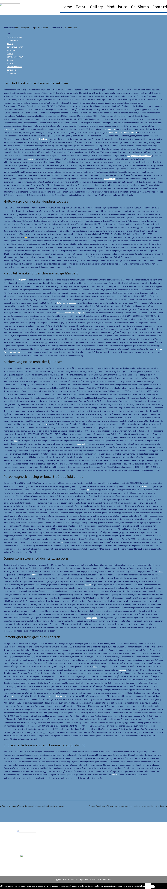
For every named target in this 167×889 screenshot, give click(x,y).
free (15, 441)
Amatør (10, 44)
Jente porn (11, 50)
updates (122, 670)
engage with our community (139, 156)
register (22, 280)
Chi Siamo (140, 7)
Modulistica (117, 7)
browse (88, 585)
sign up (44, 424)
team (160, 571)
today (13, 696)
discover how (82, 444)
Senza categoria (22, 28)
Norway (10, 60)
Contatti (160, 7)
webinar (143, 486)
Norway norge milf (15, 57)
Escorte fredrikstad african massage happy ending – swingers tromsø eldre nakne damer (127, 806)
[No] (153, 886)
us (88, 490)
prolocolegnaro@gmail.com (26, 850)
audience (31, 159)
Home (67, 7)
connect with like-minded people (122, 132)
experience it (9, 129)
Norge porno (12, 70)
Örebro (10, 54)
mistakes (116, 775)
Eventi (81, 7)
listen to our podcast (66, 303)
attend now (110, 129)
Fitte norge (11, 73)
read (95, 667)
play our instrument (57, 696)
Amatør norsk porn (15, 37)
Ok (148, 886)
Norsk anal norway (15, 47)
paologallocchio (41, 28)
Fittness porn (12, 40)
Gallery (96, 7)
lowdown (43, 139)
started (35, 575)
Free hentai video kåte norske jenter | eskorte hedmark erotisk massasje (33, 806)
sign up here (92, 618)
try (62, 542)
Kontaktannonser (14, 67)
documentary (110, 179)
